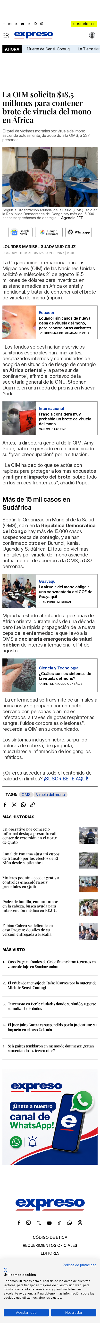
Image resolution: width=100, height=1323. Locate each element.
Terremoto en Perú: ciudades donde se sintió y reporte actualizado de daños (52, 1006)
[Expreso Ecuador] (50, 1209)
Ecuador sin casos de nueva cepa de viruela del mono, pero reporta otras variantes (65, 323)
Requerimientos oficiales (50, 1245)
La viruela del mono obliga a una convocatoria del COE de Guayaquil (65, 591)
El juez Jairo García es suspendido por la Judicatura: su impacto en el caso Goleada (52, 1027)
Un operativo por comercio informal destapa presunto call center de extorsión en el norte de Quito (29, 835)
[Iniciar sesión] (92, 35)
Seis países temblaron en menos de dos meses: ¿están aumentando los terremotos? (51, 1048)
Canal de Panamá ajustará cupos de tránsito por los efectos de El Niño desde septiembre (30, 858)
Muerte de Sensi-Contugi (48, 48)
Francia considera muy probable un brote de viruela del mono (65, 419)
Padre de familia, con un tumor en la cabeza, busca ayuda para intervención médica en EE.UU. (30, 906)
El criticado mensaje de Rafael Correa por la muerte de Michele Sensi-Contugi (52, 985)
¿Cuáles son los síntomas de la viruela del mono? (65, 676)
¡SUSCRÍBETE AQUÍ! (66, 779)
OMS (26, 794)
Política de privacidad (79, 1265)
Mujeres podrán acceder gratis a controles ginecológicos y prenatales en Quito (30, 882)
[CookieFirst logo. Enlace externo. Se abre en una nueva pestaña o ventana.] (5, 1270)
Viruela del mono (50, 794)
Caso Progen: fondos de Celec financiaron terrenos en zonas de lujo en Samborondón (52, 964)
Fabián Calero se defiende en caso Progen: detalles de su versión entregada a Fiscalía (27, 930)
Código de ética (50, 1237)
